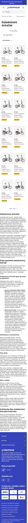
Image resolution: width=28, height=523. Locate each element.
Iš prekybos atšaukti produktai (10, 509)
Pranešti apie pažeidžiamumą (9, 512)
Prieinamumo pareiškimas (8, 516)
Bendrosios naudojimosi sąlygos (10, 503)
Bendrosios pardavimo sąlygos (10, 507)
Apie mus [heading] (4, 440)
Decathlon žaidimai (7, 514)
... (14, 16)
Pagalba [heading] (4, 436)
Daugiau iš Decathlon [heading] (8, 445)
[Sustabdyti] (24, 2)
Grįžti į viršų (12, 208)
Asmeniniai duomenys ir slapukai (10, 505)
